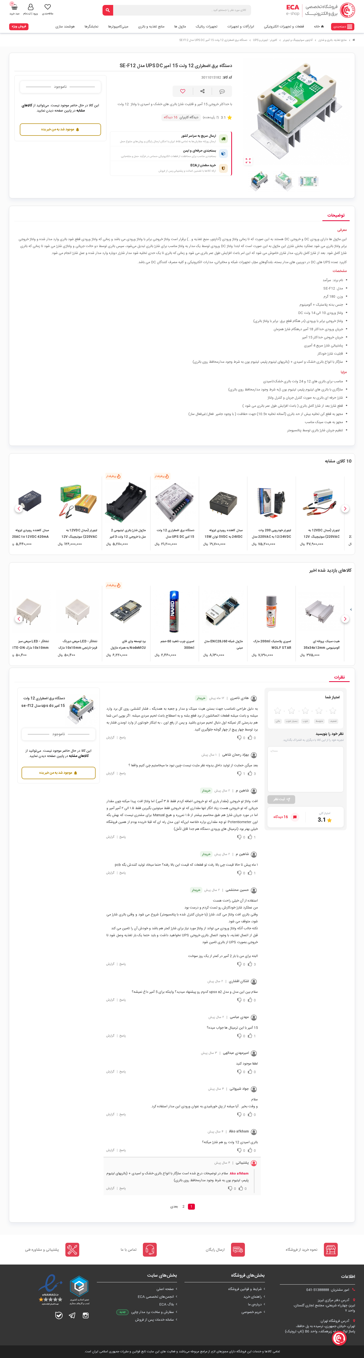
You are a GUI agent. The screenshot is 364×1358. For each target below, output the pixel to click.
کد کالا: (227, 77)
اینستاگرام (86, 1315)
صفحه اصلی (165, 1289)
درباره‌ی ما (255, 1305)
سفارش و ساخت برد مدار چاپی (152, 1312)
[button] (345, 509)
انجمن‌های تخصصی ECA (156, 1297)
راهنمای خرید (252, 1297)
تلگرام (72, 1315)
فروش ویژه (19, 26)
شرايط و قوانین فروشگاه (245, 1289)
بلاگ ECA (166, 1305)
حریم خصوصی (251, 1312)
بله (59, 1315)
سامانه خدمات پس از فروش (154, 1320)
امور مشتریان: (328, 1290)
